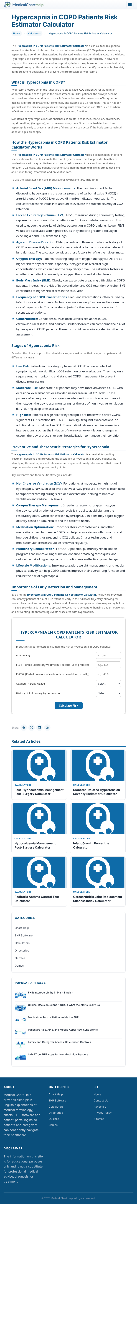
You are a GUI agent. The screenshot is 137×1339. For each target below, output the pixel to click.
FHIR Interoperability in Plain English (50, 992)
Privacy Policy (102, 1112)
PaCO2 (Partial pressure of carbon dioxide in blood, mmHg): (53, 674)
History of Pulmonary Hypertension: (38, 693)
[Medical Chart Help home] (24, 4)
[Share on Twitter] (31, 727)
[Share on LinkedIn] (39, 727)
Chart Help (22, 928)
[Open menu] (129, 4)
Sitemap (99, 1118)
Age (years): (23, 655)
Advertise (100, 1106)
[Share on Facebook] (24, 727)
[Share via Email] (47, 727)
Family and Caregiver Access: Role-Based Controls (59, 1042)
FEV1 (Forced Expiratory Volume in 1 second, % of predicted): (53, 664)
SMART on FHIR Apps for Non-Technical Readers (58, 1054)
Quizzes (20, 958)
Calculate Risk (68, 706)
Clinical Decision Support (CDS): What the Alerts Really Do (64, 1004)
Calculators (34, 33)
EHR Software (24, 935)
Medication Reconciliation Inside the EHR (53, 1017)
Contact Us (101, 1100)
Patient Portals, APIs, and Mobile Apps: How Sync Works (63, 1029)
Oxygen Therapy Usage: (30, 683)
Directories (22, 950)
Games (19, 965)
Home (16, 33)
